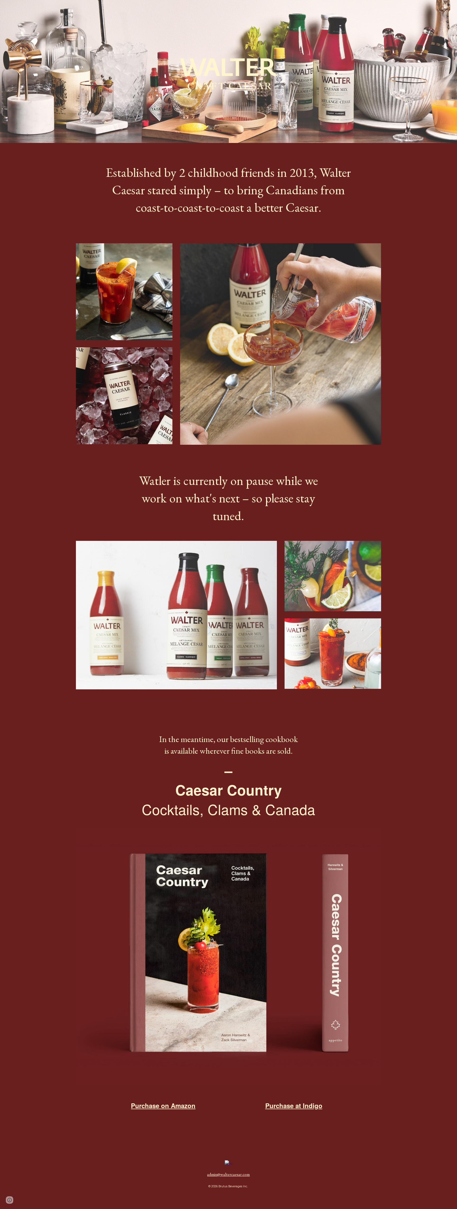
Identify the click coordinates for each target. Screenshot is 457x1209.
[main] (228, 190)
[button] (9, 1200)
